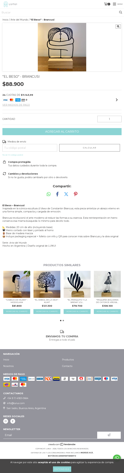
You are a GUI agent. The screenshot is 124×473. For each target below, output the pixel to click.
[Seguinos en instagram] (5, 421)
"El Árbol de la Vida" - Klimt (47, 301)
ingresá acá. (87, 453)
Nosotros (8, 366)
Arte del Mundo (19, 19)
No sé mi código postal (12, 155)
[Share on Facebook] (57, 194)
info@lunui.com (16, 403)
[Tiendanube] (62, 445)
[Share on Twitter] (66, 194)
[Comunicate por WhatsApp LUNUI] (117, 458)
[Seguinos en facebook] (12, 421)
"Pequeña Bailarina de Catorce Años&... (107, 301)
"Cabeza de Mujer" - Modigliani (17, 301)
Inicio (5, 19)
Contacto (67, 366)
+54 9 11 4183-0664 (17, 398)
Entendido (62, 469)
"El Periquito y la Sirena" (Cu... (77, 301)
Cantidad (8, 119)
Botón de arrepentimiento (62, 456)
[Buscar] (120, 12)
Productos (68, 359)
